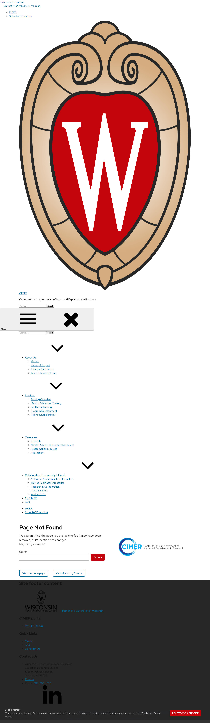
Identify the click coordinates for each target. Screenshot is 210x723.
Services (30, 395)
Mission (35, 361)
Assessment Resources (44, 448)
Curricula (36, 441)
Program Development (44, 411)
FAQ (27, 502)
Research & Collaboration (45, 486)
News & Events (39, 490)
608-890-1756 (42, 683)
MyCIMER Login (34, 626)
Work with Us (38, 494)
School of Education (20, 16)
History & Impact (40, 365)
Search (23, 551)
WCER (13, 12)
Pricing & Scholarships (43, 414)
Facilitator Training (41, 407)
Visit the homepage (33, 573)
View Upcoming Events (69, 573)
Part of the (82, 610)
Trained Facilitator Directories (47, 482)
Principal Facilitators (42, 369)
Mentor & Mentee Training (46, 403)
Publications (38, 452)
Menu (3, 329)
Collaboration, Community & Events (45, 475)
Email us (29, 679)
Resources (31, 437)
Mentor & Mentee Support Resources (52, 445)
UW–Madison (21, 5)
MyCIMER (31, 498)
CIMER (23, 293)
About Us (30, 357)
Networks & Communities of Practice (52, 479)
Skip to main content (12, 2)
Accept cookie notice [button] (185, 713)
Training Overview (41, 399)
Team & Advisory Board (44, 373)
